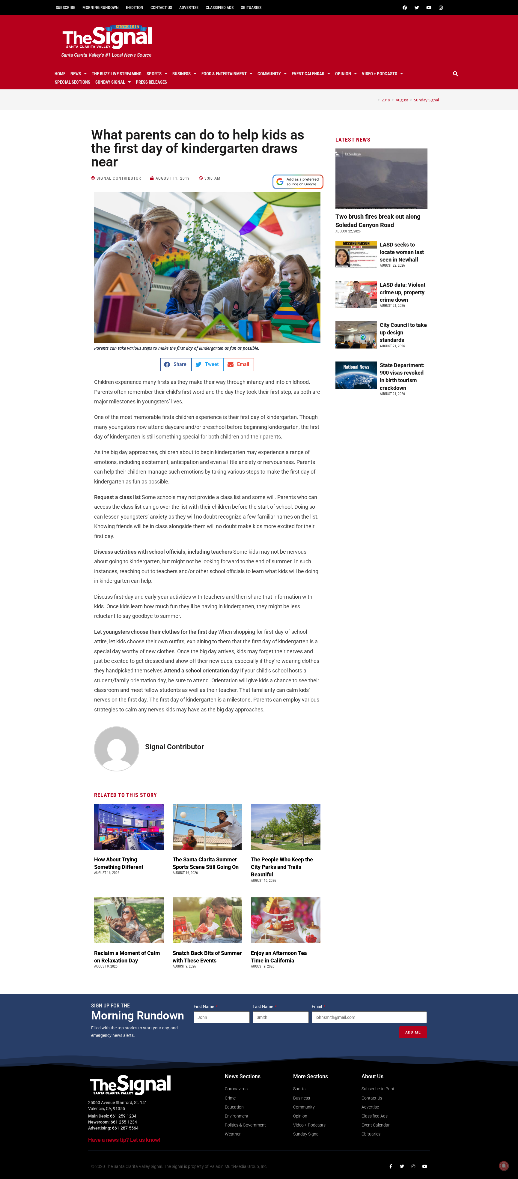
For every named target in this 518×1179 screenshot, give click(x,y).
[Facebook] (404, 7)
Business (181, 73)
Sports (154, 73)
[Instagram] (440, 7)
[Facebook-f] (391, 1166)
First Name (204, 1006)
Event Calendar (308, 73)
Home (60, 73)
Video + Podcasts (379, 73)
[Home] (374, 100)
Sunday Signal (110, 82)
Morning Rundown (100, 7)
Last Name (263, 1006)
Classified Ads (220, 7)
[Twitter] (416, 7)
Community (269, 73)
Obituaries (251, 7)
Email (317, 1006)
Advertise (188, 7)
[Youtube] (428, 7)
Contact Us (161, 7)
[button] (455, 74)
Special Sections (72, 82)
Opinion (343, 73)
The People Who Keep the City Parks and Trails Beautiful (282, 867)
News (75, 73)
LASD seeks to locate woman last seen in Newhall (402, 252)
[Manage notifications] (504, 1166)
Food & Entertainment (224, 73)
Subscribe (65, 7)
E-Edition (134, 7)
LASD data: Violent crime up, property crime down (402, 292)
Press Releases (151, 82)
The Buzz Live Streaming (116, 73)
